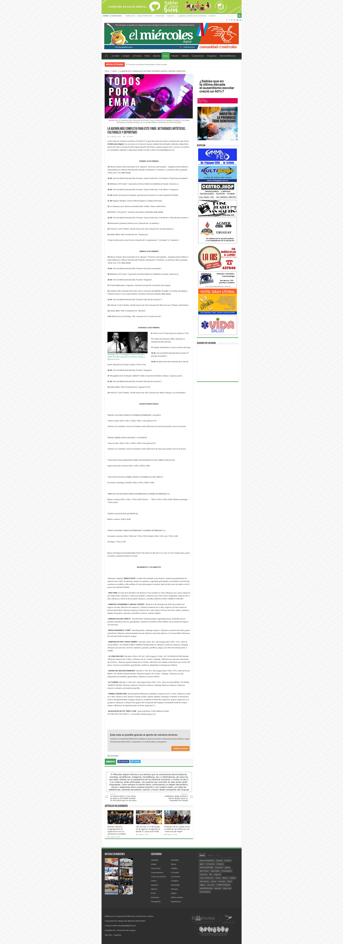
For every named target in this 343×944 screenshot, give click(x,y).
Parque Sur (203, 874)
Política (147, 56)
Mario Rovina (204, 871)
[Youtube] (235, 20)
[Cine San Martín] (217, 208)
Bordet (218, 878)
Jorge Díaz (217, 874)
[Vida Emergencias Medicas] (217, 325)
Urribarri (232, 878)
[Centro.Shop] (217, 191)
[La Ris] (217, 257)
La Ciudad (115, 56)
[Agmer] (217, 230)
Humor (173, 864)
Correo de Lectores (158, 877)
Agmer (202, 864)
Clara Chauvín (204, 881)
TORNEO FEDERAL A (223, 885)
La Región (126, 56)
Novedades (175, 885)
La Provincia (137, 56)
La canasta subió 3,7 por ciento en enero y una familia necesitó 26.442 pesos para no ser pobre (123, 797)
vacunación (219, 867)
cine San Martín (205, 892)
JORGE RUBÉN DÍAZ (206, 867)
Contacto (212, 16)
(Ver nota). (126, 173)
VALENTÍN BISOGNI (206, 888)
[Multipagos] (217, 174)
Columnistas (159, 16)
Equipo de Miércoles (144, 16)
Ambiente (185, 56)
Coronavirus (210, 864)
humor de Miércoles (206, 878)
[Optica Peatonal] (217, 279)
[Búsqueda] (240, 16)
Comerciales (156, 868)
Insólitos (174, 868)
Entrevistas (155, 897)
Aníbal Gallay (215, 871)
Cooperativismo (198, 56)
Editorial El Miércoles (227, 56)
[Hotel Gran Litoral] (217, 301)
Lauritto (213, 881)
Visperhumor (176, 902)
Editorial (154, 889)
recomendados (226, 871)
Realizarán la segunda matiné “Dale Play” (141, 64)
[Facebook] (229, 20)
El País (153, 893)
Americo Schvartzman (207, 860)
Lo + (218, 855)
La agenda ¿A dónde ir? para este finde (192, 16)
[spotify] (240, 20)
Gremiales (175, 860)
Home (106, 55)
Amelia (153, 864)
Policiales (174, 56)
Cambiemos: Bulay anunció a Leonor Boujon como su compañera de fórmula (176, 797)
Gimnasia (219, 860)
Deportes (156, 56)
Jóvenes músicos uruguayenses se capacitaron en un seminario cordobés (116, 830)
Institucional (130, 16)
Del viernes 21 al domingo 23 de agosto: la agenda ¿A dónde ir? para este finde (148, 829)
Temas (202, 855)
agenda (227, 867)
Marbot (225, 878)
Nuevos (211, 855)
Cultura (165, 56)
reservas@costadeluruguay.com (143, 714)
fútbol (230, 881)
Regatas (202, 885)
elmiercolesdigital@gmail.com (163, 150)
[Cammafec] (217, 156)
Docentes (222, 881)
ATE (211, 874)
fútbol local (227, 888)
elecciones (211, 885)
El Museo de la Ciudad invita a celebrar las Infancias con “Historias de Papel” (177, 829)
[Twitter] (232, 20)
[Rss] (227, 20)
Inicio (107, 71)
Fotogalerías (212, 56)
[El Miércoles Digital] (172, 35)
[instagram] (237, 20)
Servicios (170, 16)
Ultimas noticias (177, 897)
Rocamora (220, 864)
